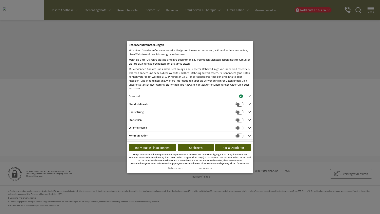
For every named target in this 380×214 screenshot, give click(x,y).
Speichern (196, 148)
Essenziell (135, 96)
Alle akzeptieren (233, 148)
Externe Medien (138, 127)
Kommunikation (138, 135)
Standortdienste (138, 104)
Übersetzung (136, 112)
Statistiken (135, 120)
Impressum (205, 168)
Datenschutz (175, 168)
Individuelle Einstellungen (152, 148)
